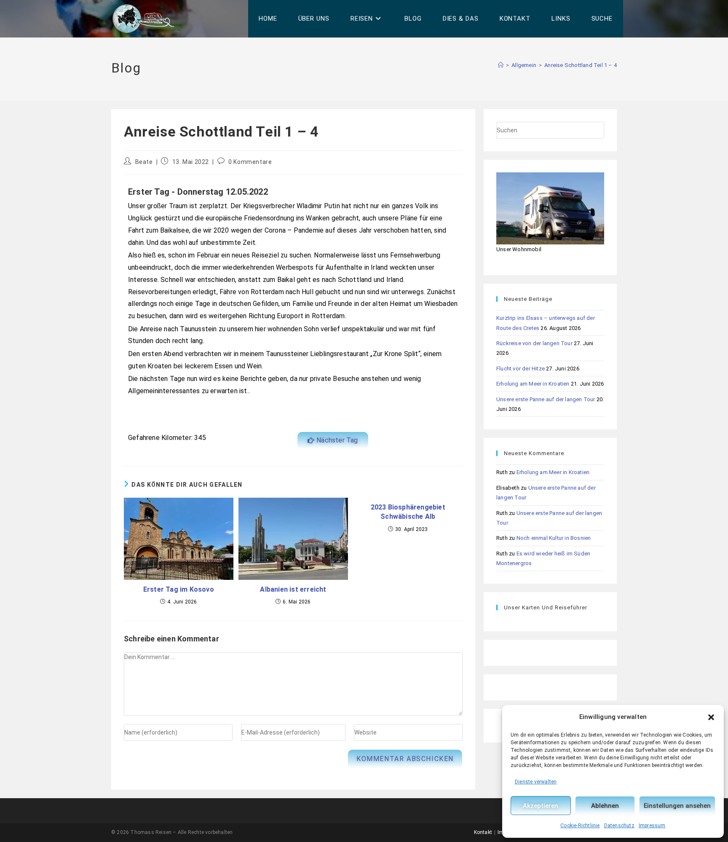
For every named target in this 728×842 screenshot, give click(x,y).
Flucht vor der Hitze (520, 368)
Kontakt (483, 832)
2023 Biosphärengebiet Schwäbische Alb (408, 511)
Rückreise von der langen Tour (534, 343)
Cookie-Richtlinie (580, 826)
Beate (144, 161)
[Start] (500, 65)
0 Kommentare (250, 161)
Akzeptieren (540, 806)
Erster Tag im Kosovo (178, 589)
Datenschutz (619, 826)
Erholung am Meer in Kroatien (533, 384)
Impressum (652, 826)
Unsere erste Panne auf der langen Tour (545, 399)
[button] (711, 717)
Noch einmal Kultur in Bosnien (554, 538)
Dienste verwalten (536, 782)
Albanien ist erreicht (293, 589)
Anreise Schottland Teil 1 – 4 (580, 65)
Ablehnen (605, 806)
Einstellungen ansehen (677, 806)
